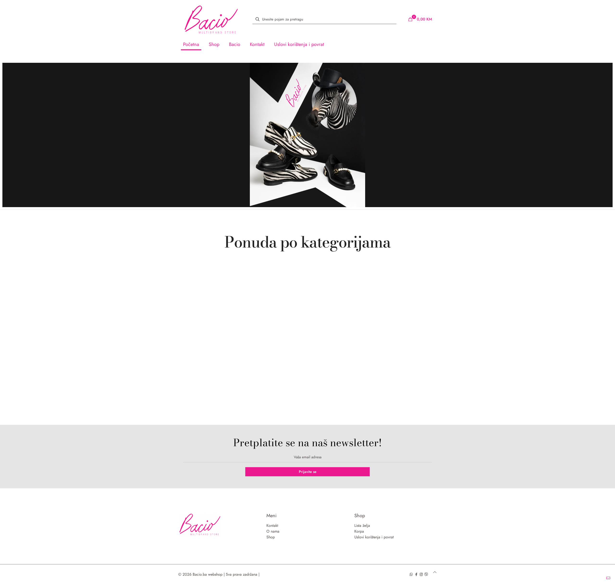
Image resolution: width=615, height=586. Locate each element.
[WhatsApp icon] (411, 574)
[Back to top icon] (435, 572)
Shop (270, 537)
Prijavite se (307, 471)
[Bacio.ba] (211, 19)
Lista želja (362, 525)
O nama (272, 531)
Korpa (359, 531)
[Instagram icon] (421, 574)
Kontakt (272, 525)
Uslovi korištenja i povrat (374, 537)
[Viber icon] (426, 574)
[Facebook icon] (416, 574)
